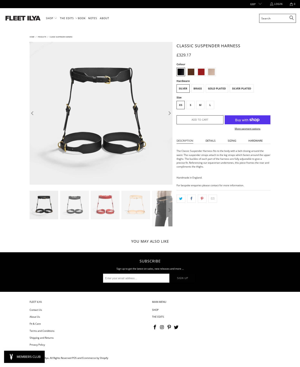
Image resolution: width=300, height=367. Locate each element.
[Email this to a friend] (212, 199)
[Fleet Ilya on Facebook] (155, 327)
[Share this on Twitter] (181, 199)
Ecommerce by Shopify (95, 358)
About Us (35, 317)
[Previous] (32, 113)
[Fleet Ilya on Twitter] (176, 327)
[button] (51, 18)
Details (211, 140)
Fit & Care (35, 323)
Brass (197, 88)
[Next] (169, 113)
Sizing (232, 140)
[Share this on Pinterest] (202, 199)
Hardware (255, 140)
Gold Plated (217, 88)
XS (180, 105)
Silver (183, 88)
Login (278, 4)
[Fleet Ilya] (23, 18)
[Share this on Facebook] (191, 199)
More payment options (247, 128)
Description (185, 140)
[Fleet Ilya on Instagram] (162, 327)
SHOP (155, 310)
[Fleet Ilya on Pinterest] (169, 327)
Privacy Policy (37, 344)
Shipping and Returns (42, 337)
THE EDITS (158, 317)
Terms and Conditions (42, 331)
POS (74, 358)
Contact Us (36, 310)
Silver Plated (241, 88)
